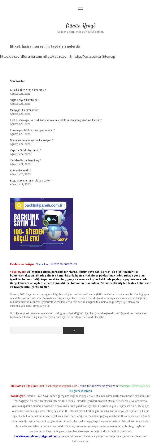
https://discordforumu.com (21, 56)
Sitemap (108, 56)
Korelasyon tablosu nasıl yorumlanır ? (32, 130)
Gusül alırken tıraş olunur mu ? (28, 90)
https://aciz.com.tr (87, 56)
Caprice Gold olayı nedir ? (25, 150)
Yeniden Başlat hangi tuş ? (25, 160)
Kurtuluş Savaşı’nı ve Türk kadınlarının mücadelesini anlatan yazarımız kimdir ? (55, 120)
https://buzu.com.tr (58, 56)
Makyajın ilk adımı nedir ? (24, 110)
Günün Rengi (80, 26)
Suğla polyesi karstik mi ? (24, 100)
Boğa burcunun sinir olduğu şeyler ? (31, 180)
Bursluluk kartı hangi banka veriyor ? (31, 140)
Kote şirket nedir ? (20, 170)
